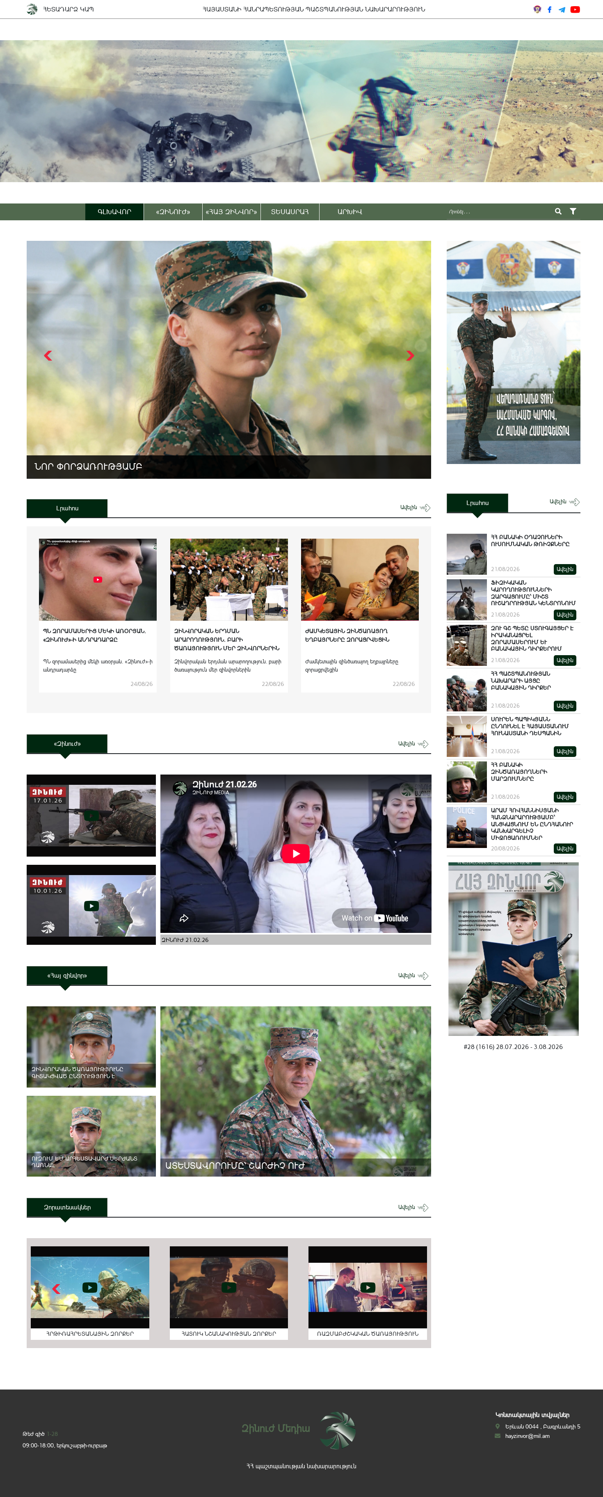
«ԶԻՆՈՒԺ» (173, 212)
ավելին (409, 507)
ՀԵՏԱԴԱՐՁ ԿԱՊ (68, 9)
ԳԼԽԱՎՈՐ (114, 212)
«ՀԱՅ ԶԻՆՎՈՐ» (231, 212)
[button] (409, 356)
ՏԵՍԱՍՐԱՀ (290, 212)
